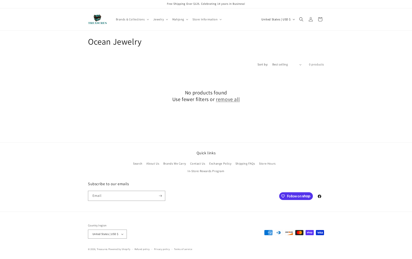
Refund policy (142, 249)
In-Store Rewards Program (206, 171)
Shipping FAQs (245, 163)
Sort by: (263, 64)
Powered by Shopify (119, 249)
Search (137, 163)
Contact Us (197, 163)
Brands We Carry (174, 163)
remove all (228, 99)
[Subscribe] (160, 196)
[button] (132, 19)
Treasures (102, 249)
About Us (152, 163)
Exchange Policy (220, 163)
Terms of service (183, 249)
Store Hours (267, 163)
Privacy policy (162, 249)
